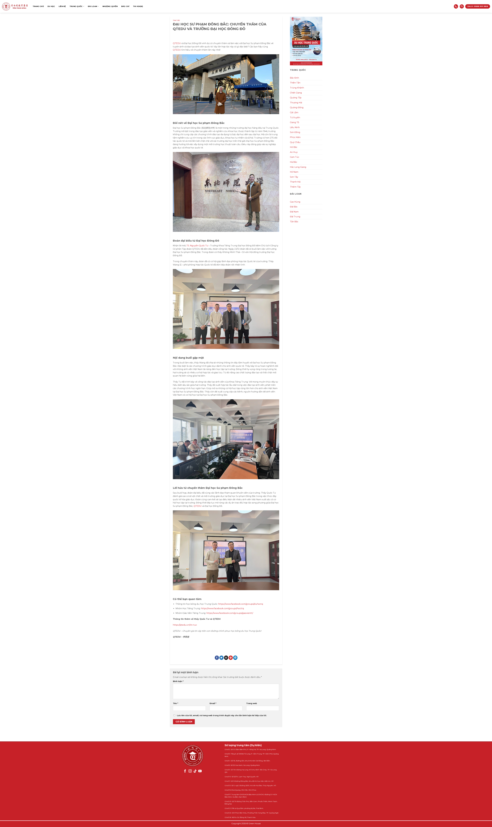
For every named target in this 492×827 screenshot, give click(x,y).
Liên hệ (62, 6)
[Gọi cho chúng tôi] (456, 6)
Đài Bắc (294, 206)
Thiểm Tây (295, 187)
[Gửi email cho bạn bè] (226, 658)
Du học (51, 6)
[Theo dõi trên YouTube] (200, 771)
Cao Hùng (295, 202)
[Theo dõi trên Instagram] (190, 771)
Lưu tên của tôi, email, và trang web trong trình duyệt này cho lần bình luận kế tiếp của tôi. (222, 715)
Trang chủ (38, 6)
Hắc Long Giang (298, 167)
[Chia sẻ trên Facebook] (217, 658)
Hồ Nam (294, 172)
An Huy (294, 152)
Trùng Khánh (297, 88)
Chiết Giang (296, 93)
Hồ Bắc (293, 147)
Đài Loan (92, 6)
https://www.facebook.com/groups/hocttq (222, 608)
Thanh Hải (295, 182)
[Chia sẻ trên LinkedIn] (235, 658)
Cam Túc (294, 157)
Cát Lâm (294, 112)
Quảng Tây (295, 97)
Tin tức (176, 20)
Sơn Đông (295, 132)
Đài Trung (295, 216)
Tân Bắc (294, 221)
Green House (254, 823)
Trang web (251, 703)
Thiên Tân (295, 83)
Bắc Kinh (294, 78)
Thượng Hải (296, 102)
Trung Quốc (76, 6)
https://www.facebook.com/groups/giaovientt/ (229, 613)
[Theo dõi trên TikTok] (195, 771)
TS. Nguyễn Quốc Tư (197, 245)
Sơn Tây (294, 177)
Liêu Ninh (295, 127)
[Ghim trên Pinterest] (231, 658)
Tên (175, 703)
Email (213, 703)
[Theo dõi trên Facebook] (185, 771)
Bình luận (178, 681)
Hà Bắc (293, 162)
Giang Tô (294, 122)
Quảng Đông (297, 107)
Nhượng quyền (110, 6)
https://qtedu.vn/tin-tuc (185, 625)
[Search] (462, 6)
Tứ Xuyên (295, 117)
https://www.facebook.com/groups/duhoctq (240, 604)
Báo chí (125, 6)
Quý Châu (295, 142)
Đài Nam (294, 212)
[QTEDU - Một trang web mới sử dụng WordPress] (15, 6)
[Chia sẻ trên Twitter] (221, 658)
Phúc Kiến (295, 137)
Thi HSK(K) (138, 6)
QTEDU (177, 43)
